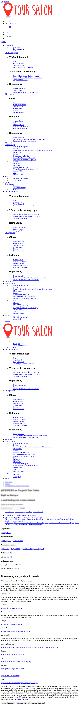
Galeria (15, 51)
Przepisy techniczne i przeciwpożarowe (26, 92)
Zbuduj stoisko (18, 106)
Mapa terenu (17, 152)
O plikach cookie (26, 581)
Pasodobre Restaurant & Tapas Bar (24, 160)
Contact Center (18, 121)
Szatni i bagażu (18, 90)
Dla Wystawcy (10, 94)
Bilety (15, 61)
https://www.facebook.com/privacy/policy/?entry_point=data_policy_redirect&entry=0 (29, 647)
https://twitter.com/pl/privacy (10, 676)
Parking (15, 154)
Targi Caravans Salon (20, 80)
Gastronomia (17, 108)
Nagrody (43, 519)
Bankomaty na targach (20, 167)
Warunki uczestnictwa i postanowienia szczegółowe (30, 139)
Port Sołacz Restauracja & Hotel (24, 158)
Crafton (16, 568)
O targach (16, 47)
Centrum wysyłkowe (20, 128)
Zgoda (5, 581)
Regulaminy (38, 517)
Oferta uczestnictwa (19, 105)
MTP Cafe (16, 163)
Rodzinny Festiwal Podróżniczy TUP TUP (27, 78)
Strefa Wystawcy (10, 23)
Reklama (71, 519)
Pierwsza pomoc (18, 175)
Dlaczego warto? (18, 103)
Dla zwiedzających (19, 88)
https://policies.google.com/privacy (12, 608)
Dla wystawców (18, 137)
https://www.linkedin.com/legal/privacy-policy (16, 631)
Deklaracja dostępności (21, 147)
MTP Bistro (17, 165)
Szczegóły (14, 581)
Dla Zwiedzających (11, 53)
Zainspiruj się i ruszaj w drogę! (23, 67)
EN (10, 27)
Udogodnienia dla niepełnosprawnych (25, 169)
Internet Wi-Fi (17, 171)
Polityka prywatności (22, 699)
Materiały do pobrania (20, 178)
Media (7, 176)
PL (6, 25)
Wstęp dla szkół (18, 65)
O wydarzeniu (9, 45)
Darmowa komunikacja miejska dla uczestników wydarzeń (32, 150)
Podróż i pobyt (10, 145)
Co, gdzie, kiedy (18, 63)
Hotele (15, 110)
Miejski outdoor (18, 125)
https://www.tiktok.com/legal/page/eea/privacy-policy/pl (19, 683)
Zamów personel (18, 112)
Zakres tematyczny (19, 49)
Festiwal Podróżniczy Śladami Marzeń (26, 76)
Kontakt (7, 182)
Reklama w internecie (20, 126)
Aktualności (9, 143)
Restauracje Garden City (21, 156)
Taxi (14, 173)
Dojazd (15, 148)
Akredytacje (17, 180)
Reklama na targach (19, 123)
